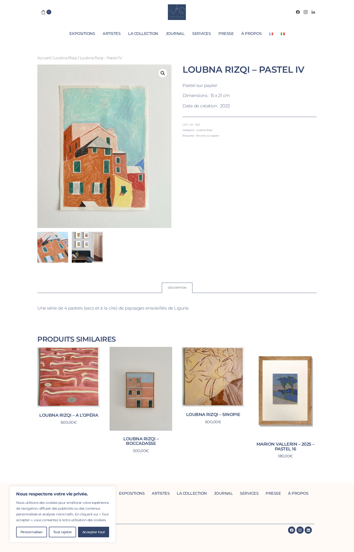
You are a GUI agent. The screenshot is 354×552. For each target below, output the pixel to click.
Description (177, 287)
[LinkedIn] (313, 12)
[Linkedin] (308, 530)
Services (201, 33)
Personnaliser (31, 532)
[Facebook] (298, 12)
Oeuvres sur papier (207, 135)
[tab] (177, 288)
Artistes (111, 33)
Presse (226, 33)
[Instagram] (305, 12)
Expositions (82, 33)
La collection (143, 33)
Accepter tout (93, 532)
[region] (63, 514)
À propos (251, 33)
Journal (175, 33)
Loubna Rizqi (65, 57)
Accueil (44, 57)
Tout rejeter (62, 532)
